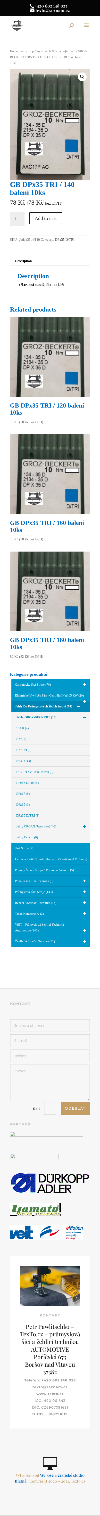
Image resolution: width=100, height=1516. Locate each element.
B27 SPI (23, 750)
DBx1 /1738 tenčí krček (34, 772)
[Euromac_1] (46, 1135)
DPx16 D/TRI (27, 783)
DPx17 (23, 793)
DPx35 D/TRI (36, 57)
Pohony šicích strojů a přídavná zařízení (44, 870)
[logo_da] (50, 1193)
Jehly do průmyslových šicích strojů (44, 51)
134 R (22, 728)
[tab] (50, 261)
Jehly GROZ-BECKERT (36, 717)
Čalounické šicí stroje (33, 684)
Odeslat (75, 1108)
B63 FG (23, 761)
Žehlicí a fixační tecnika (35, 941)
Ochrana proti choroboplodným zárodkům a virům (51, 859)
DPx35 (23, 804)
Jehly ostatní (27, 837)
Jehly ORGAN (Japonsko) (36, 826)
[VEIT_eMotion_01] (46, 1238)
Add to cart (46, 218)
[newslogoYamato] (35, 1215)
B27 (21, 739)
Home (14, 51)
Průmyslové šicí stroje (34, 892)
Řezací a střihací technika (35, 903)
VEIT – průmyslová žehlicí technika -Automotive (40, 927)
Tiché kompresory (29, 913)
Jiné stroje (24, 848)
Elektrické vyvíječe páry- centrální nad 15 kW (49, 695)
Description (23, 261)
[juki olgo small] (34, 1158)
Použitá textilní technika (34, 881)
